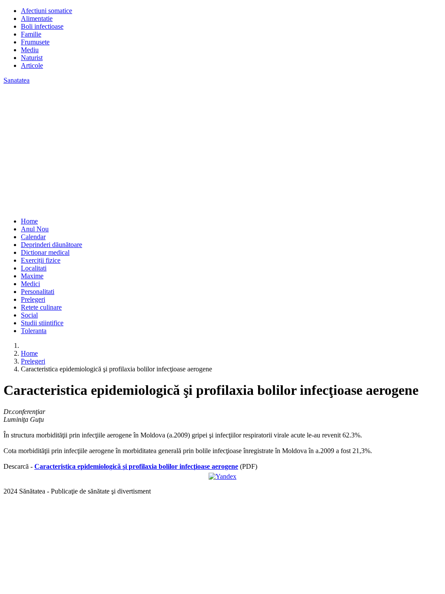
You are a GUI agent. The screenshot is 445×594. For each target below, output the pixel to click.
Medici (30, 283)
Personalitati (37, 291)
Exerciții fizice (40, 260)
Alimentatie (37, 18)
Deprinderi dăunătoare (51, 244)
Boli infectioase (42, 26)
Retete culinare (41, 307)
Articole (32, 65)
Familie (31, 34)
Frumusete (35, 42)
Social (29, 315)
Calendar (33, 236)
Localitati (33, 268)
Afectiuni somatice (46, 10)
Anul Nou (35, 229)
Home (29, 221)
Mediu (30, 49)
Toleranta (33, 330)
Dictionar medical (45, 252)
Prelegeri (33, 299)
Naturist (32, 57)
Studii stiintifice (42, 323)
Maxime (32, 276)
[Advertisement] (222, 149)
